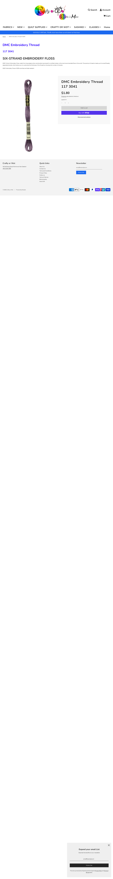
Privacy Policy (43, 173)
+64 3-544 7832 (7, 168)
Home (107, 27)
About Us (41, 166)
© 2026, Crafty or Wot (8, 189)
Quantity (64, 99)
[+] (68, 103)
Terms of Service (43, 177)
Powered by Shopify (21, 189)
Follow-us (42, 175)
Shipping (63, 96)
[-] (61, 103)
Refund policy (43, 179)
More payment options (84, 117)
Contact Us (42, 168)
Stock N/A (42, 181)
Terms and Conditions (45, 171)
